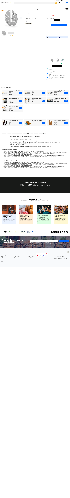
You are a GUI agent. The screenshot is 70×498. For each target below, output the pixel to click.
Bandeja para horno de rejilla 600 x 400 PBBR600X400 (14, 91)
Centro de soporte (65, 0)
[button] (65, 5)
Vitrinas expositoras (31, 256)
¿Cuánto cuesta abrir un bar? (42, 215)
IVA (64, 2)
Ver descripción (29, 21)
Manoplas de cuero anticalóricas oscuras (13, 120)
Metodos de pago (3, 255)
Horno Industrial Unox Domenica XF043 (60, 98)
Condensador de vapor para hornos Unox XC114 (37, 91)
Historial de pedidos (17, 255)
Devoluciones (3, 257)
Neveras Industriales (31, 255)
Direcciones (16, 257)
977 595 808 (58, 0)
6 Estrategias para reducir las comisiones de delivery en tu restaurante (8, 216)
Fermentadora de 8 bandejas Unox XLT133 (14, 98)
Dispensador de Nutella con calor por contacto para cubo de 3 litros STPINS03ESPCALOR (14, 107)
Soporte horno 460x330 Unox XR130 (37, 98)
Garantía (2, 256)
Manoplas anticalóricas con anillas (37, 120)
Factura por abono (17, 256)
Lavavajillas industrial (31, 257)
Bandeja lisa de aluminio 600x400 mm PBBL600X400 (56, 77)
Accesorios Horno (28, 23)
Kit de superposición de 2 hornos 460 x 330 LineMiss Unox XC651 (60, 91)
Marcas (2, 261)
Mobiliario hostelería (31, 260)
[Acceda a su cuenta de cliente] (59, 2)
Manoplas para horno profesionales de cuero (60, 120)
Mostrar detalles (51, 69)
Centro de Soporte (3, 260)
